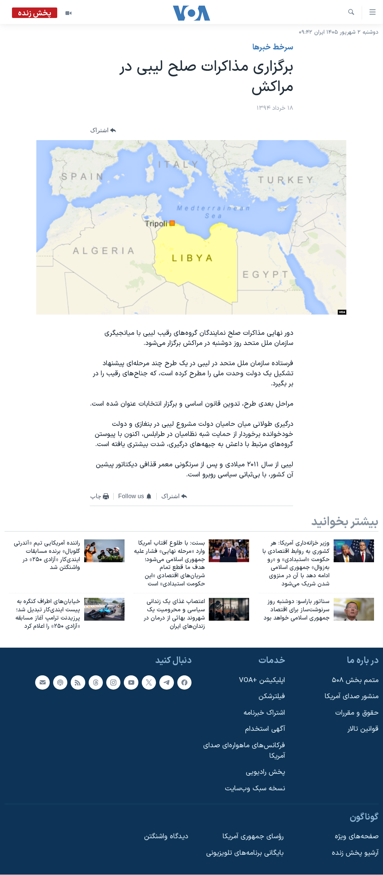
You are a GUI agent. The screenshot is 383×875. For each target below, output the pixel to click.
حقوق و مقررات (357, 713)
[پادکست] (60, 682)
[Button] (103, 130)
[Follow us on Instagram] (113, 682)
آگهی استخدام (265, 729)
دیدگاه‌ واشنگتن (166, 837)
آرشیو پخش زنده (355, 853)
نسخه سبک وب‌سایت (255, 789)
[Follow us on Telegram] (166, 682)
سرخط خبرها (272, 48)
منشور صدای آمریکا (352, 697)
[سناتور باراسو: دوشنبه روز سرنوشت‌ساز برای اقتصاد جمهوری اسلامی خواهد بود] (354, 609)
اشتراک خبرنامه (264, 713)
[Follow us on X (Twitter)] (149, 682)
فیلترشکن (271, 697)
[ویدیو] (68, 13)
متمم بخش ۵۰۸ (355, 680)
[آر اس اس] (78, 682)
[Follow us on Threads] (96, 682)
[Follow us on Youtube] (131, 682)
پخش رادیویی (265, 772)
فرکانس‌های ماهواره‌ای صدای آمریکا (244, 751)
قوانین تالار (363, 729)
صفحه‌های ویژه (357, 837)
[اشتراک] (42, 682)
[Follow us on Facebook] (184, 682)
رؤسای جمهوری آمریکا (253, 837)
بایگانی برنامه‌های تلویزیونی (245, 853)
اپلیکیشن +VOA (262, 680)
